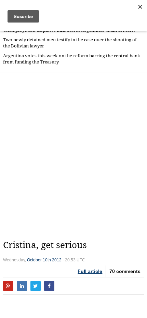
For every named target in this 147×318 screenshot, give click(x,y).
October (34, 260)
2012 (57, 260)
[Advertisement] (73, 156)
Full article (90, 271)
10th (47, 260)
